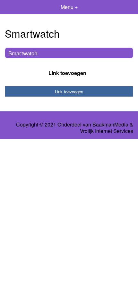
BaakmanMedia (110, 124)
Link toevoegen (67, 73)
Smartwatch (22, 53)
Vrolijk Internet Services (106, 131)
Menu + (69, 7)
